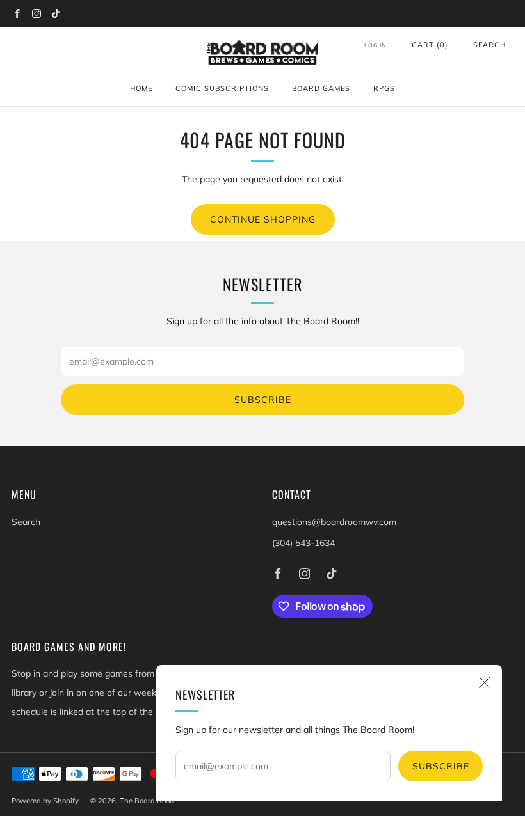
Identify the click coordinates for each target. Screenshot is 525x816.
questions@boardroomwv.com (334, 522)
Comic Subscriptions (222, 88)
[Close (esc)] (484, 682)
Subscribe (440, 766)
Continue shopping (263, 219)
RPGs (384, 88)
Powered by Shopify (45, 800)
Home (141, 88)
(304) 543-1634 (303, 543)
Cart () (430, 44)
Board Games (321, 88)
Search (489, 44)
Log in (375, 45)
